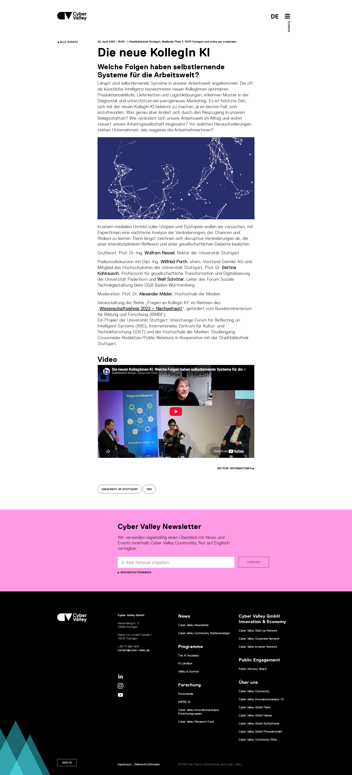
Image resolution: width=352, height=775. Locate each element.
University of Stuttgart (119, 489)
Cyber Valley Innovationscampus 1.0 (261, 699)
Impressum (124, 764)
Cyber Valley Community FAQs (258, 739)
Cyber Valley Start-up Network (258, 630)
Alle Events (68, 41)
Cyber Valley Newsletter (193, 625)
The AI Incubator (188, 655)
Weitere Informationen (235, 468)
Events (288, 26)
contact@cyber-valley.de (134, 650)
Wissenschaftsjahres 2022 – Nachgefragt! (141, 308)
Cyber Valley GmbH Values (255, 715)
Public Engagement (259, 659)
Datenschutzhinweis (135, 572)
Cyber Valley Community (254, 691)
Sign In (67, 762)
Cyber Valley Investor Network (258, 646)
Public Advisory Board (253, 668)
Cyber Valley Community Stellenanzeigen (204, 633)
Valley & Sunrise (188, 671)
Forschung (189, 684)
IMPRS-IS (184, 701)
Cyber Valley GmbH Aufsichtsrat (259, 723)
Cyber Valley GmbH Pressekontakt (260, 731)
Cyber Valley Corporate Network (259, 638)
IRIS (149, 489)
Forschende (185, 693)
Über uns (248, 682)
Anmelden (254, 562)
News (184, 616)
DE (275, 16)
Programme (190, 646)
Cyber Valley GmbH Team (255, 707)
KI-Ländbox (185, 663)
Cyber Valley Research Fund (196, 721)
